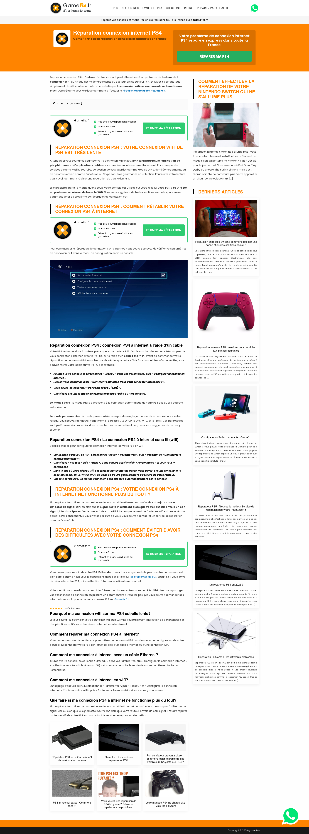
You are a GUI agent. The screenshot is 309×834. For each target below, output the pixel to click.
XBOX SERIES (130, 8)
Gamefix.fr (200, 20)
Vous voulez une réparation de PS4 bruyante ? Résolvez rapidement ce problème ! (118, 804)
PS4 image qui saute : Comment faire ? (72, 804)
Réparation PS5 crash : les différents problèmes (226, 656)
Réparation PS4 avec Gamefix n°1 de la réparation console (72, 758)
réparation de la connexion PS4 (144, 90)
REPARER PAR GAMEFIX (213, 8)
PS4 (160, 8)
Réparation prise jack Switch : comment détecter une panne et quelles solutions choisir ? (226, 243)
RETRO (188, 8)
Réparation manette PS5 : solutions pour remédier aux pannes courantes (226, 349)
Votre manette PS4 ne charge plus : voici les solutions (165, 804)
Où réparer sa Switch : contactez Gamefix (226, 437)
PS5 (115, 8)
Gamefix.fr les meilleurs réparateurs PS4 (119, 758)
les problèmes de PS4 (143, 577)
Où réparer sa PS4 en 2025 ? (226, 584)
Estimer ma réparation (163, 128)
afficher (75, 103)
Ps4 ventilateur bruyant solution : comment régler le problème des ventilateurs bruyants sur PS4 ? (166, 758)
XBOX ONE (173, 8)
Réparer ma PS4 (214, 56)
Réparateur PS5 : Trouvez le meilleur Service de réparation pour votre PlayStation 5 (226, 508)
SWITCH (148, 8)
